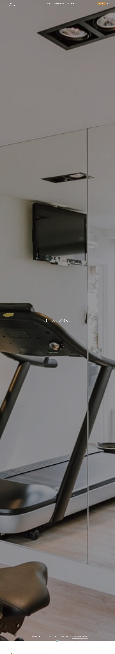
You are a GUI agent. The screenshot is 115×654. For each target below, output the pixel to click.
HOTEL (42, 3)
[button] (107, 3)
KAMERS (49, 3)
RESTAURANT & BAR (59, 3)
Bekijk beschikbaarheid (80, 636)
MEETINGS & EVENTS (72, 3)
